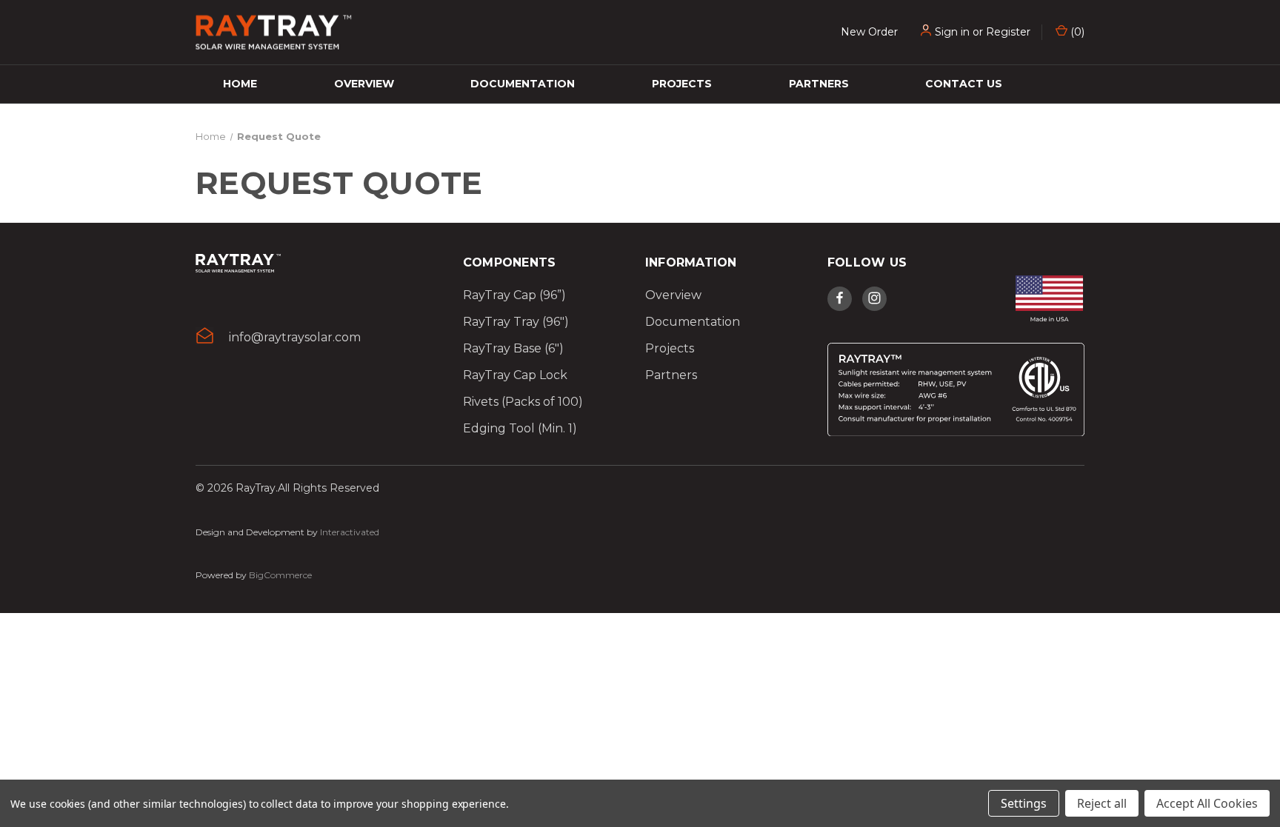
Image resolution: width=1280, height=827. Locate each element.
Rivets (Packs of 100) (523, 402)
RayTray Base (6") (513, 348)
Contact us (963, 83)
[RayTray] (238, 268)
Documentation (522, 83)
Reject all (1102, 803)
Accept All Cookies (1207, 803)
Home (240, 83)
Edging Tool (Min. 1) (520, 428)
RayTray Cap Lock (515, 375)
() (1075, 31)
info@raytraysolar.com (295, 337)
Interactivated (349, 532)
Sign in (952, 31)
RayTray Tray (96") (516, 322)
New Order (869, 31)
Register (1008, 31)
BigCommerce (280, 574)
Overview (364, 83)
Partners (819, 83)
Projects (682, 83)
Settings (1024, 803)
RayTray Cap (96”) (514, 295)
